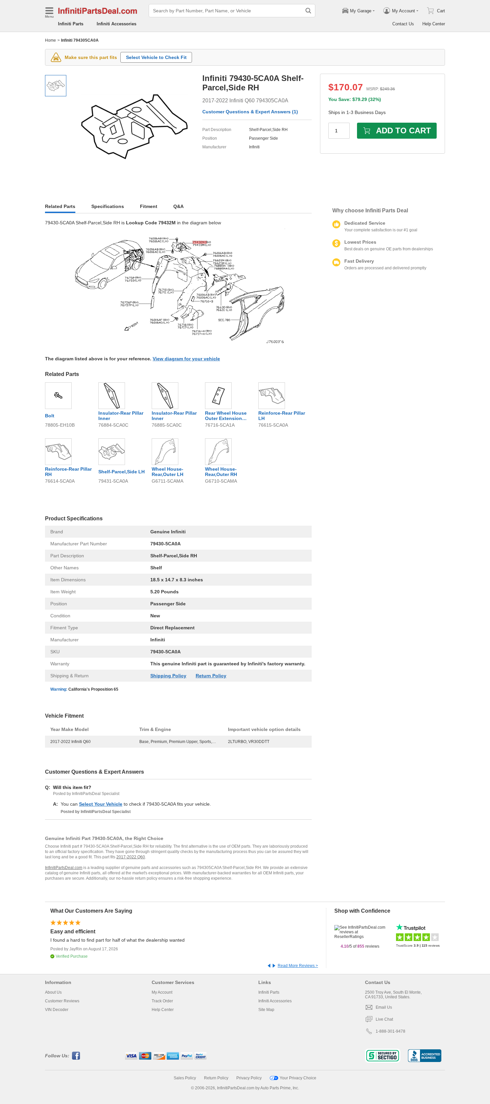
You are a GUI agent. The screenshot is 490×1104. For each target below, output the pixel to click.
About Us (53, 992)
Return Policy (211, 675)
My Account (162, 992)
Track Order (162, 1001)
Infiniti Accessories (116, 23)
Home (50, 40)
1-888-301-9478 (390, 1031)
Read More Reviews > (298, 965)
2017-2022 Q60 (130, 857)
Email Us (384, 1007)
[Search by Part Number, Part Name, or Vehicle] (308, 11)
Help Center (433, 23)
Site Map (266, 1009)
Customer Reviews (62, 1001)
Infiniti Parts (70, 23)
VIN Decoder (56, 1009)
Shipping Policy (168, 675)
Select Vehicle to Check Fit (156, 57)
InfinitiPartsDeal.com (63, 867)
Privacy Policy (249, 1078)
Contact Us (403, 23)
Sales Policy (185, 1078)
